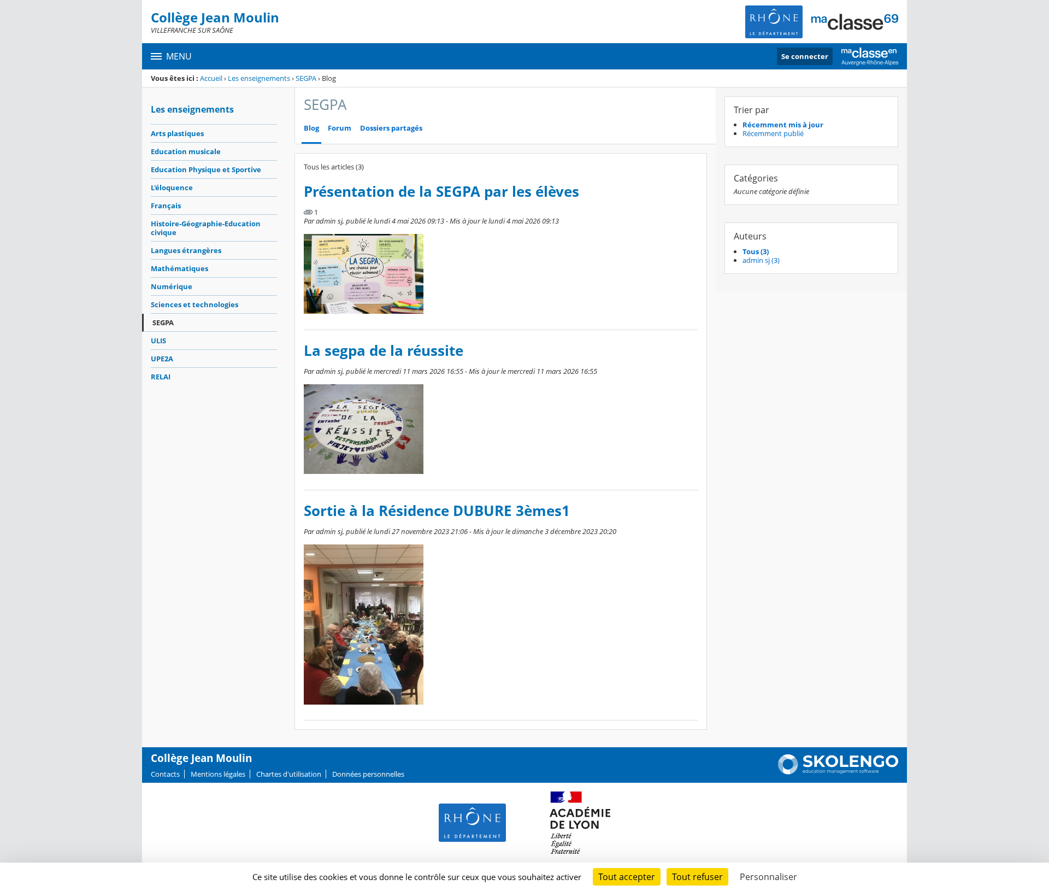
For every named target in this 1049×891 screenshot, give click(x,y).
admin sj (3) (761, 260)
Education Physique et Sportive (206, 169)
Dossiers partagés (391, 128)
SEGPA (306, 78)
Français (166, 205)
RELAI (160, 377)
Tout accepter (626, 877)
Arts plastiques (177, 133)
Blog (311, 128)
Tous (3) (755, 251)
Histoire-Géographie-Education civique (206, 228)
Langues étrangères (186, 250)
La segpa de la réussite (383, 350)
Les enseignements (259, 78)
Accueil (211, 78)
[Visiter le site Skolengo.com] (838, 772)
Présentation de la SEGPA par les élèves (441, 191)
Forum (339, 128)
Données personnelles (368, 774)
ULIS (158, 340)
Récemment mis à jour (782, 124)
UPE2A (162, 359)
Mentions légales (218, 774)
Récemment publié (773, 133)
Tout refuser (697, 877)
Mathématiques (179, 268)
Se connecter (804, 56)
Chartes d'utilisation (288, 774)
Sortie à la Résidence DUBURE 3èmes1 (437, 510)
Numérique (171, 286)
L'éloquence (172, 187)
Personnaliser (768, 877)
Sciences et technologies (194, 304)
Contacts (165, 774)
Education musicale (186, 151)
